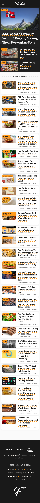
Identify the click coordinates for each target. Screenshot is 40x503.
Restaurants (7, 272)
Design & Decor (7, 238)
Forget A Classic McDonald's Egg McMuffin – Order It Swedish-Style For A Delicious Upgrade (26, 393)
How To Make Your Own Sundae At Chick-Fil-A (28, 152)
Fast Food (6, 136)
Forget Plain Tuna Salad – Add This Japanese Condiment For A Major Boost (28, 125)
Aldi (4, 97)
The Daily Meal (25, 476)
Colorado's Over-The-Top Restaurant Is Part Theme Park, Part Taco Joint (27, 276)
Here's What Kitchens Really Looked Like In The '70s (27, 240)
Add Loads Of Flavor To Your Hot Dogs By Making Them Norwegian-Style (20, 38)
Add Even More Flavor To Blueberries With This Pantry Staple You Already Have (27, 86)
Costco (4, 49)
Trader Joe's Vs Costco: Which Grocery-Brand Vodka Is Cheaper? (27, 408)
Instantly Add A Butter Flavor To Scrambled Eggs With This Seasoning (27, 355)
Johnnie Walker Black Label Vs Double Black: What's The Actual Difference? (27, 217)
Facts (3, 62)
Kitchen (5, 122)
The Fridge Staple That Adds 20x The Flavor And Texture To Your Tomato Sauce (27, 303)
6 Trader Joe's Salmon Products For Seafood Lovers (27, 289)
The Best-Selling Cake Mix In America (27, 65)
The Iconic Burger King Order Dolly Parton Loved (27, 178)
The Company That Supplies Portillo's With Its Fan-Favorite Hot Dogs (28, 165)
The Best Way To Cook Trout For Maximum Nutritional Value (27, 368)
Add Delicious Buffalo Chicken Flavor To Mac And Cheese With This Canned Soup (27, 202)
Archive (19, 450)
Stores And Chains (8, 109)
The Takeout (20, 480)
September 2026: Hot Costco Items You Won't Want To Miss (28, 53)
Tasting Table (12, 476)
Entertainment (7, 176)
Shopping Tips (7, 406)
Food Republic (20, 473)
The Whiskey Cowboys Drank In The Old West (27, 342)
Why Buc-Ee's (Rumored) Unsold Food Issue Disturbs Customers (28, 422)
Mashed (31, 473)
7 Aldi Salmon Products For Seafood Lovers (28, 229)
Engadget (10, 469)
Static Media (14, 455)
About (9, 450)
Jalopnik (20, 469)
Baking (5, 188)
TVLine (28, 469)
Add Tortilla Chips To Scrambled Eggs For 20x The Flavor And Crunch (28, 252)
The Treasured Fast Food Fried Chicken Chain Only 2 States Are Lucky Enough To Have (28, 140)
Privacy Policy (30, 449)
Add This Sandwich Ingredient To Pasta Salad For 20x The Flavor (26, 318)
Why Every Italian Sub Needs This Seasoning (27, 263)
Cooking (4, 10)
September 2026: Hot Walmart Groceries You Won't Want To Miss (27, 112)
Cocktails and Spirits (7, 214)
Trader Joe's (7, 287)
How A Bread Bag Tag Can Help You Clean (27, 379)
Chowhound (8, 473)
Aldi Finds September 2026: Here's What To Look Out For (27, 99)
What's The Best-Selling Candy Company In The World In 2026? (28, 331)
